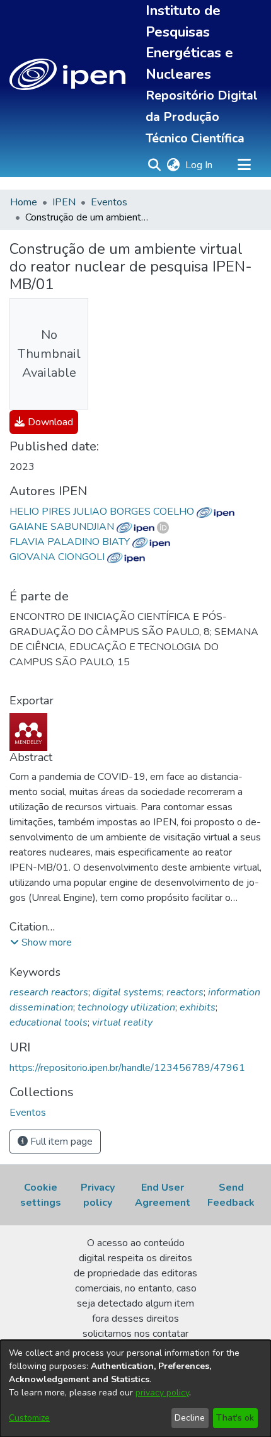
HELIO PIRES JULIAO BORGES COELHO (103, 511)
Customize (29, 1418)
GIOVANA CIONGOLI (58, 557)
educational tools (48, 1022)
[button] (67, 74)
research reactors (48, 992)
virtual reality (122, 1022)
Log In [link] (199, 165)
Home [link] (23, 202)
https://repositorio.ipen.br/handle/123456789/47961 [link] (127, 1068)
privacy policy (162, 1393)
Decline (190, 1418)
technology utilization (126, 1007)
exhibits (198, 1007)
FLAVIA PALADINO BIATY (70, 542)
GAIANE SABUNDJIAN (63, 527)
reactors (185, 992)
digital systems (127, 992)
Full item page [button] (60, 1141)
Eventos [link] (109, 202)
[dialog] (135, 1388)
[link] (43, 422)
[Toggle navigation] (244, 165)
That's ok (235, 1418)
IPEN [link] (64, 202)
